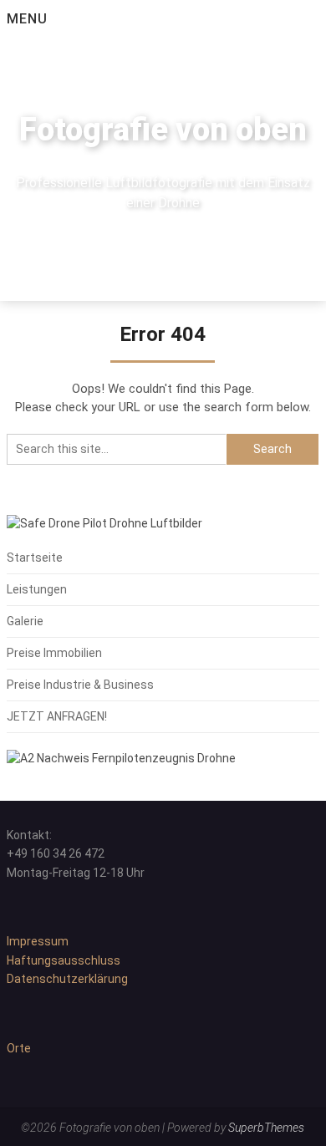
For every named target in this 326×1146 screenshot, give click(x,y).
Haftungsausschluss (63, 960)
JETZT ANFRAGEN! (57, 716)
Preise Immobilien (54, 653)
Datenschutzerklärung (67, 979)
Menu (27, 19)
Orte (19, 1048)
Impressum (38, 941)
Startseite (35, 557)
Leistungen (37, 589)
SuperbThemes (266, 1127)
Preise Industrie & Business (80, 684)
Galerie (25, 621)
